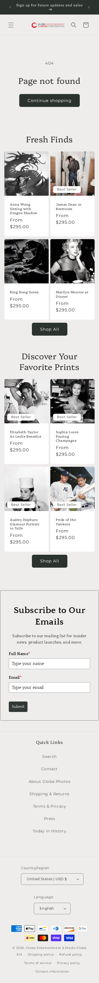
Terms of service (37, 963)
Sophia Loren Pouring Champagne (67, 436)
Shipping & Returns (49, 793)
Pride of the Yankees (66, 521)
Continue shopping (50, 100)
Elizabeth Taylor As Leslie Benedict (26, 434)
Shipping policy (41, 954)
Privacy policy (68, 963)
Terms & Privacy (49, 806)
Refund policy (70, 954)
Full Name (19, 654)
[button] (11, 25)
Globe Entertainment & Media (51, 948)
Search (49, 756)
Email (15, 677)
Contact (49, 768)
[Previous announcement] (10, 7)
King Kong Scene (24, 292)
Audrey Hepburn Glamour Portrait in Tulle (25, 523)
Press (49, 818)
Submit (18, 707)
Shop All (49, 329)
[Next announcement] (89, 7)
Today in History (50, 831)
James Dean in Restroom (69, 206)
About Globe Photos (50, 781)
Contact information (52, 971)
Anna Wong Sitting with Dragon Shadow (23, 208)
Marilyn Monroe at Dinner (72, 294)
